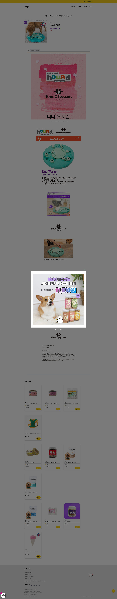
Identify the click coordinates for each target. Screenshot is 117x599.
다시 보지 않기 (58, 329)
